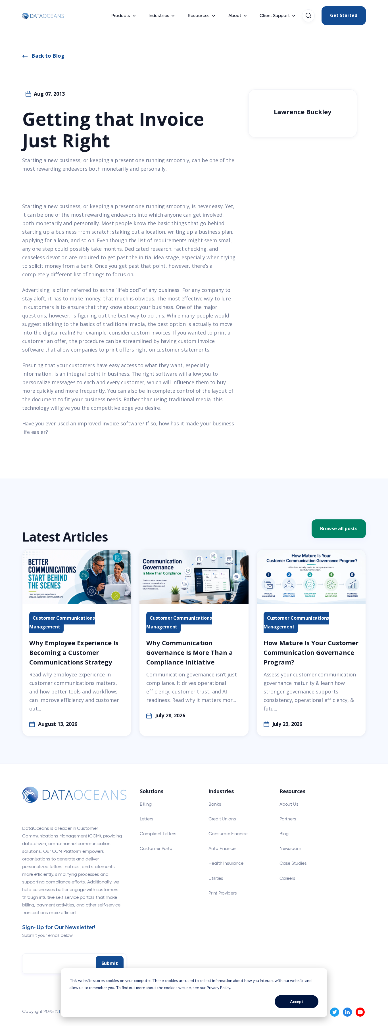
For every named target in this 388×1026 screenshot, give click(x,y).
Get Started (343, 15)
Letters (146, 819)
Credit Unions (222, 819)
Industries (159, 15)
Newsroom (290, 848)
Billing (146, 804)
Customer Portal (157, 848)
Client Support (275, 15)
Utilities (215, 878)
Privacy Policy (218, 987)
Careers (287, 878)
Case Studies (293, 863)
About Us (289, 804)
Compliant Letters (158, 833)
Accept (296, 1001)
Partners (287, 819)
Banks (214, 804)
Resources (199, 15)
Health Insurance (225, 863)
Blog (284, 833)
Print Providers (222, 893)
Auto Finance (221, 848)
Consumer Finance (227, 833)
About (234, 15)
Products (120, 15)
